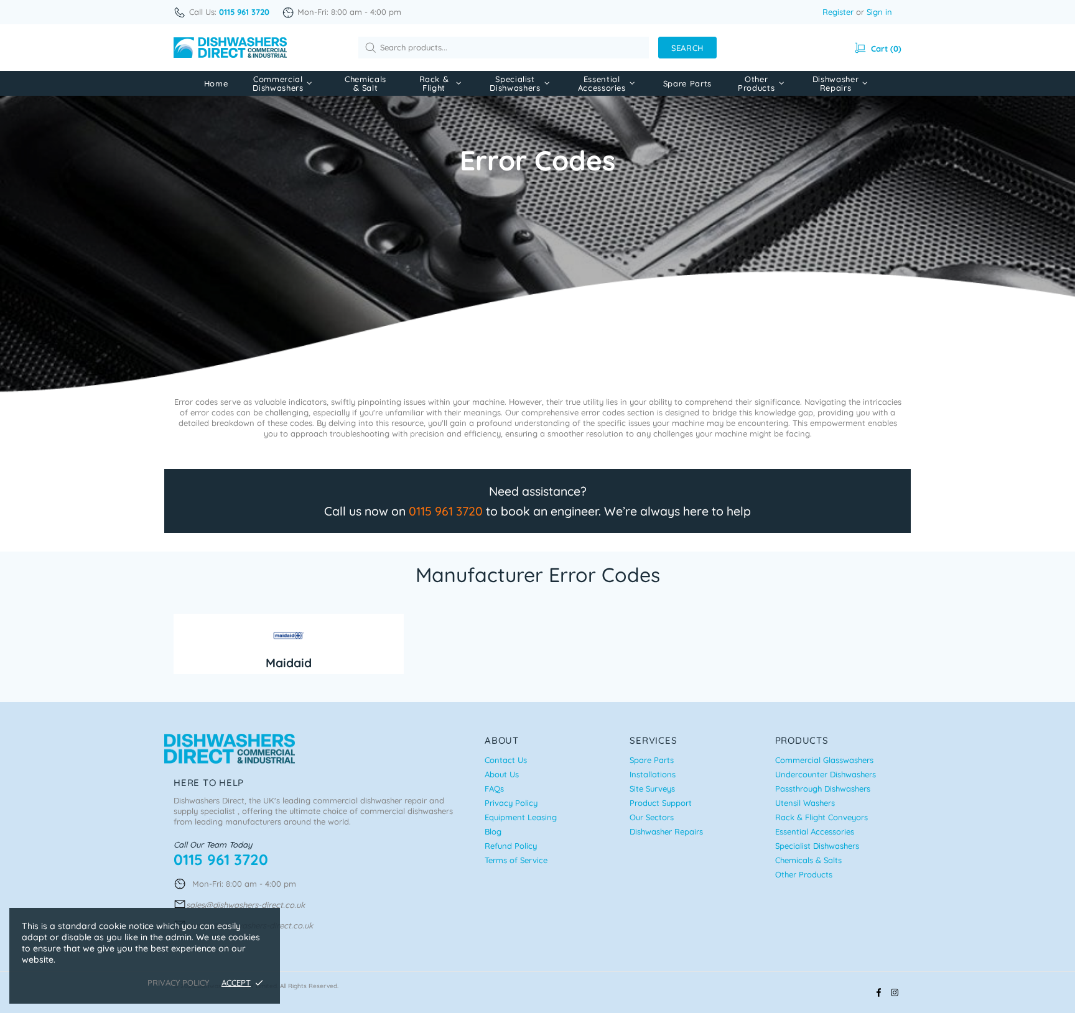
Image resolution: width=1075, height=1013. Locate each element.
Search (687, 48)
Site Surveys (652, 788)
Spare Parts (652, 760)
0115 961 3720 (446, 510)
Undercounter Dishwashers (825, 774)
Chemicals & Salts (808, 860)
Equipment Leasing (521, 817)
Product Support (661, 803)
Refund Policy (511, 846)
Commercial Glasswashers (824, 760)
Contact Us (506, 760)
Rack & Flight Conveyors (821, 817)
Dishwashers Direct (230, 47)
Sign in (879, 12)
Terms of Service (516, 860)
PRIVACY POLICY (178, 983)
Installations (653, 774)
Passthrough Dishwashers (822, 788)
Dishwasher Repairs (666, 831)
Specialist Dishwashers (817, 846)
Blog (493, 831)
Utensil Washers (805, 803)
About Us (502, 774)
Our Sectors (652, 817)
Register (838, 12)
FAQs (494, 788)
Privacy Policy (511, 803)
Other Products (803, 874)
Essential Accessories (814, 831)
